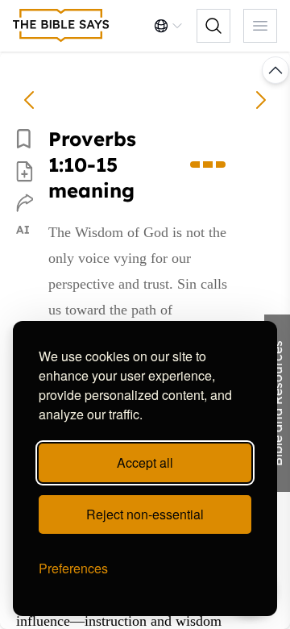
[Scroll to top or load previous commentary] (275, 70)
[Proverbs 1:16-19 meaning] (261, 100)
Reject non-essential (145, 514)
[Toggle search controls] (213, 26)
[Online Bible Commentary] (61, 26)
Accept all (145, 462)
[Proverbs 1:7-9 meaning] (29, 100)
